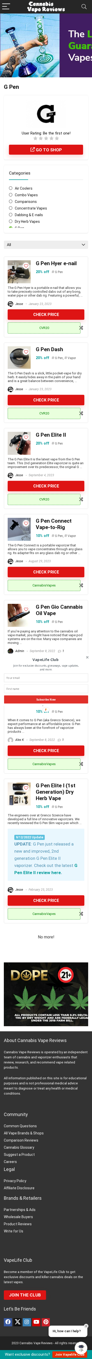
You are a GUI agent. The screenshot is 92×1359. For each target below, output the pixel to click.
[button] (46, 659)
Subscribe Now (46, 699)
